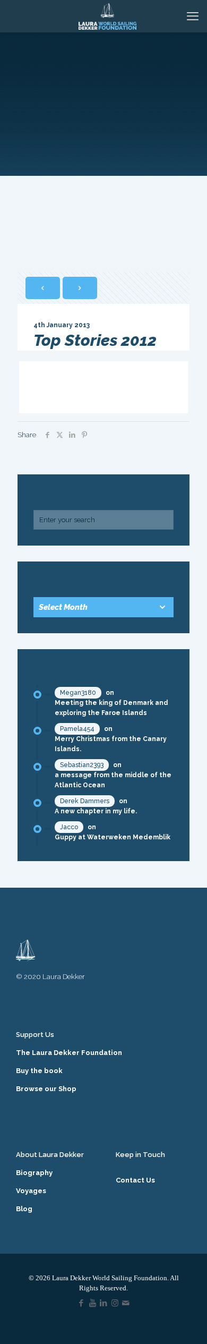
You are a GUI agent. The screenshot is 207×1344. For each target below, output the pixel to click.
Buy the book (39, 1071)
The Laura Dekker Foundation (69, 1053)
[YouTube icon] (93, 1303)
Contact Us (135, 1180)
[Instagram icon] (115, 1303)
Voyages (31, 1191)
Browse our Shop (46, 1089)
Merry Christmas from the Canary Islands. (111, 744)
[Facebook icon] (81, 1303)
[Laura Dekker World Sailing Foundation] (107, 16)
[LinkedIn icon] (104, 1303)
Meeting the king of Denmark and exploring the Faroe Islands (111, 708)
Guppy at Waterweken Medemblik (112, 837)
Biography (34, 1173)
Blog (24, 1209)
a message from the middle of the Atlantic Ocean (113, 780)
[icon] (126, 1303)
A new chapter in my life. (96, 811)
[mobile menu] (193, 16)
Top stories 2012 (70, 387)
